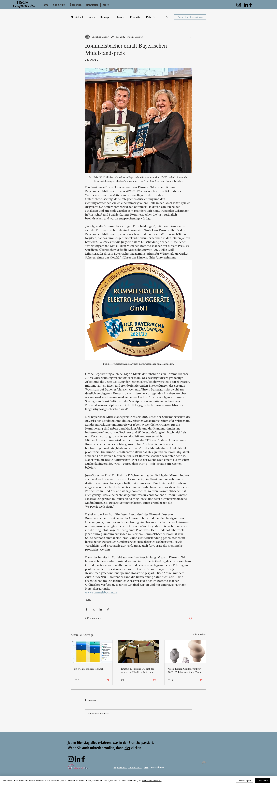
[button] (166, 17)
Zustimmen (262, 780)
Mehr (149, 17)
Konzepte (105, 17)
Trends (120, 17)
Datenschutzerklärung (152, 780)
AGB (146, 767)
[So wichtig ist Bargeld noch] (92, 651)
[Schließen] (273, 780)
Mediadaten (157, 767)
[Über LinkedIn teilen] (100, 609)
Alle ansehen (199, 634)
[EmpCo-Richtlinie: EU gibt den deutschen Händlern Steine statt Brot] (138, 651)
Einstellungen (244, 780)
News (92, 17)
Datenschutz (135, 767)
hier (127, 747)
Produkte (135, 17)
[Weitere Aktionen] (190, 37)
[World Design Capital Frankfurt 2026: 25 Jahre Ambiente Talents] (185, 651)
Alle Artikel (77, 17)
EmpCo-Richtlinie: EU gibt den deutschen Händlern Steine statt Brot (137, 670)
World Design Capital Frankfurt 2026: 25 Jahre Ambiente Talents (185, 670)
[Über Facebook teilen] (86, 609)
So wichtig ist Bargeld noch (88, 668)
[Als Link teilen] (107, 609)
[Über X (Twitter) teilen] (93, 609)
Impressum (120, 767)
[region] (238, 4)
